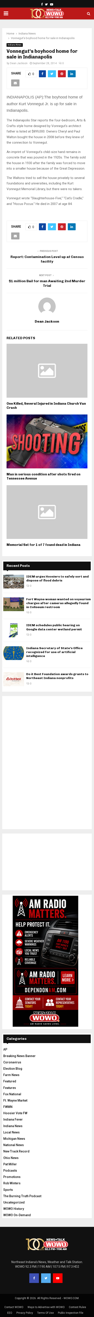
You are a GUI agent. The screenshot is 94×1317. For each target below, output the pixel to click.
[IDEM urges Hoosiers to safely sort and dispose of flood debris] (13, 581)
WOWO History (13, 1208)
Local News (11, 1132)
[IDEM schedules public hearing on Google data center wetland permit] (13, 630)
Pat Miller (10, 1164)
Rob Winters (12, 1183)
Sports (8, 1189)
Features (9, 1088)
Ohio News (11, 1158)
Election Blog (12, 1068)
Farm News (11, 1075)
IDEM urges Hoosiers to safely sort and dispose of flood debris (57, 578)
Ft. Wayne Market (15, 1100)
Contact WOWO (13, 1307)
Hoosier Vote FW (15, 1113)
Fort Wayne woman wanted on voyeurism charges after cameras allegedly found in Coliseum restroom (58, 603)
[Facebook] (34, 1278)
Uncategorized (14, 1202)
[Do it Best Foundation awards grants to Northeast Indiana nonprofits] (13, 679)
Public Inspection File (70, 1312)
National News (13, 1145)
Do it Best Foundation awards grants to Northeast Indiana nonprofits (57, 676)
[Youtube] (58, 1278)
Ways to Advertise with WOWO (46, 1307)
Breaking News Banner (19, 1056)
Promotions (12, 1177)
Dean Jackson (19, 63)
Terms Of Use (45, 1312)
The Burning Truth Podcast (22, 1196)
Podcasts (10, 1170)
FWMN (7, 1107)
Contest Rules (77, 1307)
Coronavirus (12, 1062)
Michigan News (14, 1138)
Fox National (12, 1094)
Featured (9, 1081)
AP (5, 1049)
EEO (9, 1312)
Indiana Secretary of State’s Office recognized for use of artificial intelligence (54, 652)
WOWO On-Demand (17, 1215)
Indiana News (15, 45)
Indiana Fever (13, 1119)
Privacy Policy (24, 1312)
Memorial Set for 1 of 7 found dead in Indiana (43, 545)
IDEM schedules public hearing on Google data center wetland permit (54, 627)
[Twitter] (46, 1278)
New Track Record (16, 1151)
